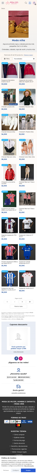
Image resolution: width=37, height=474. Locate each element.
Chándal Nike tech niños (8, 157)
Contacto (19, 455)
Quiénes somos (19, 437)
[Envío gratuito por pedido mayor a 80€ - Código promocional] (18, 336)
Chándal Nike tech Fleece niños (26, 182)
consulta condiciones (18, 393)
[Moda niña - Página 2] (22, 302)
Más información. (29, 466)
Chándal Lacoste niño (7, 107)
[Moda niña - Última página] (29, 302)
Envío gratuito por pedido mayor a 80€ (18, 347)
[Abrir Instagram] (20, 358)
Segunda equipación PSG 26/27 (9, 235)
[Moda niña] (7, 302)
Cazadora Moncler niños (26, 107)
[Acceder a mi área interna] (30, 3)
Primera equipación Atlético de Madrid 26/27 (9, 262)
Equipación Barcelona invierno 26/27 (7, 81)
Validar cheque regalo (19, 452)
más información (19, 352)
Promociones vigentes (19, 449)
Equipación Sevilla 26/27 (26, 288)
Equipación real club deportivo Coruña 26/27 (8, 289)
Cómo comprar (19, 434)
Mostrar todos (28, 55)
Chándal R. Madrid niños (26, 132)
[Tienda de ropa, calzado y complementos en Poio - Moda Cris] (12, 3)
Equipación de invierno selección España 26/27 (26, 81)
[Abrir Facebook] (16, 358)
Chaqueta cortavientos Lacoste (8, 182)
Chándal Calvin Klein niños (27, 157)
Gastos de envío (19, 443)
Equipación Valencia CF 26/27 (26, 235)
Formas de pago (19, 440)
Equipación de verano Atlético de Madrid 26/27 (8, 209)
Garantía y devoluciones (19, 446)
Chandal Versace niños (8, 132)
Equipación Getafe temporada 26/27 (24, 262)
